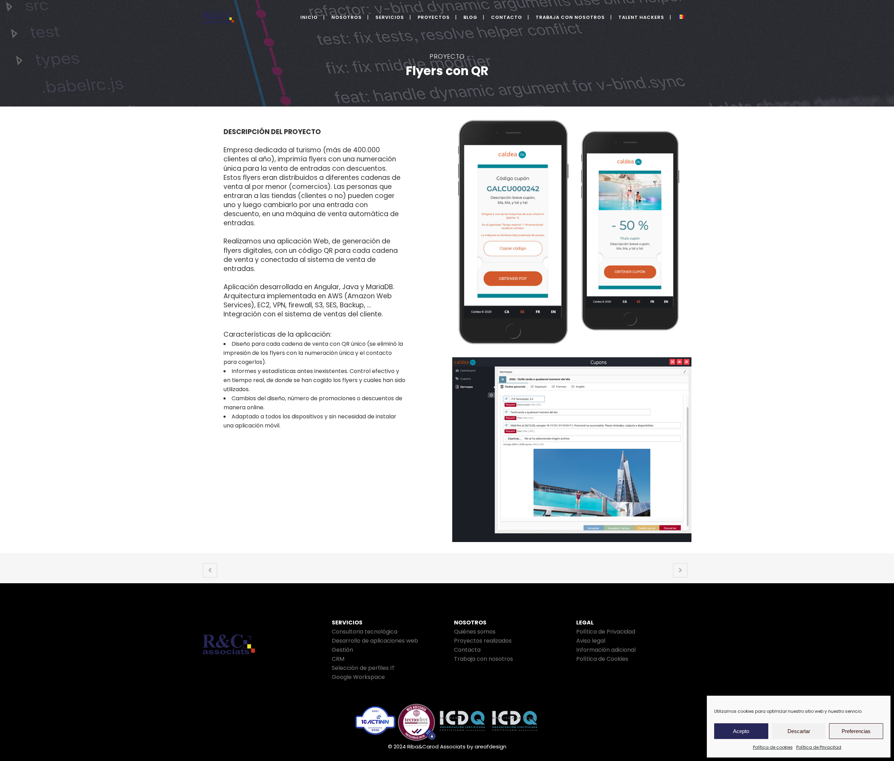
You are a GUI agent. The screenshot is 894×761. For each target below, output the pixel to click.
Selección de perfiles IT (363, 668)
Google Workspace (358, 677)
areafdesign (490, 746)
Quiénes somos (475, 632)
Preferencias (856, 731)
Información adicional (606, 650)
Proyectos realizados (483, 641)
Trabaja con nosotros (483, 659)
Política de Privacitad (818, 747)
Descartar (798, 731)
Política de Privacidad (605, 632)
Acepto (741, 731)
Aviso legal (590, 641)
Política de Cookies (602, 659)
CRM (338, 659)
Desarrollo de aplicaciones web (375, 641)
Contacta (467, 650)
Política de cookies (773, 747)
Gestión (342, 650)
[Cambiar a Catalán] (681, 17)
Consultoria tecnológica (364, 632)
